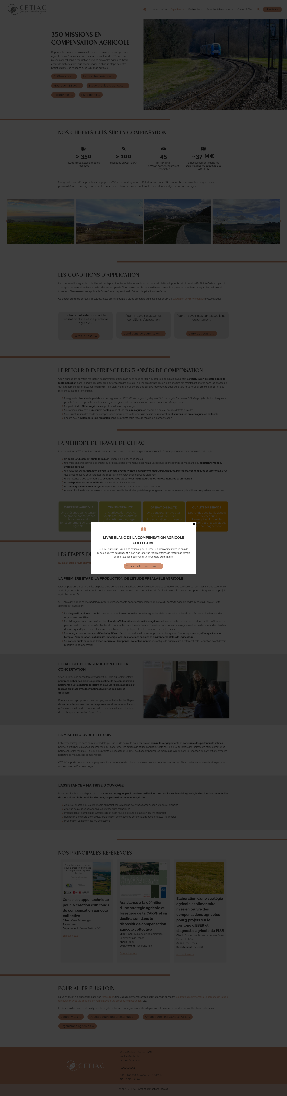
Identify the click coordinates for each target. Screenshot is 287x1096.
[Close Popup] (194, 524)
